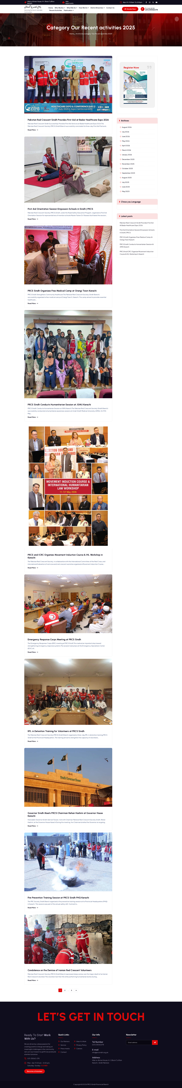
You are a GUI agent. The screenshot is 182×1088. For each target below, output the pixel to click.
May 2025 (125, 191)
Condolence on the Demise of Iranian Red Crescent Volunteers (59, 970)
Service (63, 1045)
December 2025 (128, 159)
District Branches (97, 8)
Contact (64, 1052)
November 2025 (128, 164)
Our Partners (65, 1041)
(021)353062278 (151, 10)
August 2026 (127, 127)
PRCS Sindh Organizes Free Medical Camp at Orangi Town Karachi (62, 290)
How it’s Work (81, 1041)
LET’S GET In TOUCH (91, 1016)
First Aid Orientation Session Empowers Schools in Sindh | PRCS (60, 209)
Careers (79, 1049)
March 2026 (126, 150)
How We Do (83, 8)
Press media (65, 1049)
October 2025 (127, 168)
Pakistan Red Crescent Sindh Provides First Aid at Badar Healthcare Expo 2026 (68, 119)
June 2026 (126, 136)
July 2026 (125, 132)
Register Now (131, 67)
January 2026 (127, 155)
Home (50, 8)
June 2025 (126, 187)
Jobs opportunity (69, 2)
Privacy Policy (81, 1045)
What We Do (71, 8)
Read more (32, 130)
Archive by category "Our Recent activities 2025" (94, 34)
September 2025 (128, 173)
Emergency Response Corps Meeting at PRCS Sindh (54, 639)
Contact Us (110, 8)
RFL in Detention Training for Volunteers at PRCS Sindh (56, 731)
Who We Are (59, 8)
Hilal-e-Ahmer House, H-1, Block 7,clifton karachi (40, 2)
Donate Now (131, 9)
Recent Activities (55, 10)
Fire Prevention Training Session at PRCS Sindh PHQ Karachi (58, 897)
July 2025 (125, 182)
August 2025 (127, 178)
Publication (68, 10)
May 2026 (125, 141)
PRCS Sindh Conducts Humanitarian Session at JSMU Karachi (59, 404)
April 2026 (126, 146)
